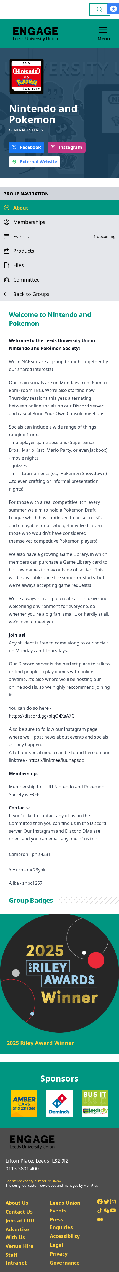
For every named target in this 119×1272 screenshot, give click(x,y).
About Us (17, 1202)
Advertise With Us (17, 1233)
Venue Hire (19, 1246)
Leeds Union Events (65, 1206)
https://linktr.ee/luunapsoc (56, 760)
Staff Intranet (16, 1259)
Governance (65, 1262)
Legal (56, 1245)
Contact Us (19, 1211)
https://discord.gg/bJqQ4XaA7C (41, 716)
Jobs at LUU (20, 1220)
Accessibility (65, 1236)
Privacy (59, 1253)
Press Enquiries (61, 1223)
